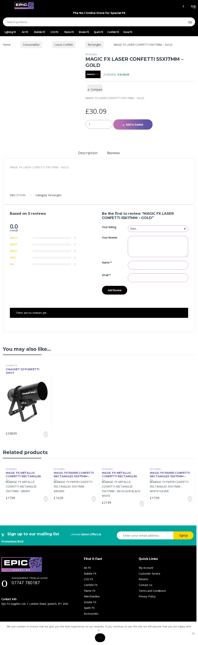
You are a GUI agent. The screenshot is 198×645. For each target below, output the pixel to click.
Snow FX (127, 32)
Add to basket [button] (44, 434)
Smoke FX (84, 32)
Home (6, 44)
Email (106, 275)
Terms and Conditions (152, 591)
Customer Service (149, 573)
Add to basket (134, 124)
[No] (193, 633)
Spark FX (98, 32)
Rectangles (94, 44)
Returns (143, 579)
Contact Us (145, 585)
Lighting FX (10, 32)
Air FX (25, 32)
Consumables (31, 44)
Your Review (109, 237)
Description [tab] (87, 153)
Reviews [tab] (113, 153)
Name (107, 262)
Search (190, 21)
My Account (146, 568)
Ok (100, 637)
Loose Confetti (64, 44)
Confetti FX (113, 32)
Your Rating (109, 227)
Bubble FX (39, 32)
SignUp (183, 535)
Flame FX (69, 32)
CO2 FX (54, 32)
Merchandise (92, 596)
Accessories (91, 613)
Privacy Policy (147, 596)
